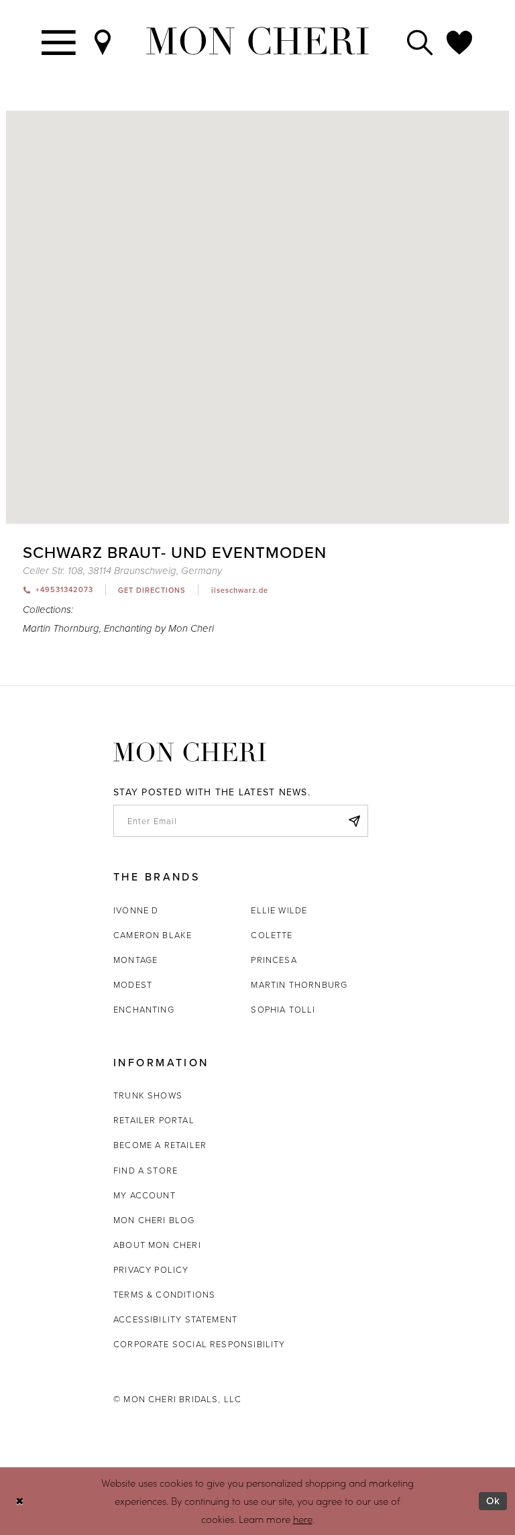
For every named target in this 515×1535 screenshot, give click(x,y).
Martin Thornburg (61, 628)
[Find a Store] (103, 41)
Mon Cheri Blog (154, 1220)
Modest (132, 984)
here (302, 1519)
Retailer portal (153, 1120)
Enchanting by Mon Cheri (159, 628)
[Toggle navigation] (59, 41)
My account (144, 1195)
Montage (135, 960)
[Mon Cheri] (189, 752)
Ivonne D (135, 910)
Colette (271, 935)
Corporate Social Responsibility (199, 1344)
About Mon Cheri (157, 1245)
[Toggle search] (420, 41)
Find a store (145, 1170)
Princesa (273, 960)
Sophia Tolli (283, 1009)
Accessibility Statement (175, 1319)
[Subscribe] (354, 820)
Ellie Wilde (279, 910)
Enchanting (143, 1009)
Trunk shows (147, 1095)
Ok (493, 1500)
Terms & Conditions (164, 1294)
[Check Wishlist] (460, 41)
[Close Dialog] (20, 1501)
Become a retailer (160, 1145)
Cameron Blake (152, 935)
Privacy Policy (151, 1269)
